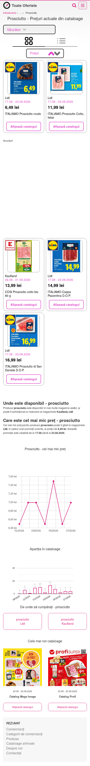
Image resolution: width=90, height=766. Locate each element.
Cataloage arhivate (20, 743)
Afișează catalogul (22, 707)
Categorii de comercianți (24, 733)
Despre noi (14, 748)
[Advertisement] (45, 187)
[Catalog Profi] (67, 667)
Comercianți (15, 729)
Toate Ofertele (24, 5)
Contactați (13, 753)
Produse (12, 738)
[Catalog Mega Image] (22, 667)
